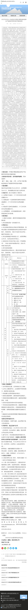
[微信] (5, 548)
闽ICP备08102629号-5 (16, 606)
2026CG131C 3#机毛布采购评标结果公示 (11, 582)
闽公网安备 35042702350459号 (9, 607)
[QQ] (11, 548)
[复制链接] (16, 548)
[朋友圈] (8, 548)
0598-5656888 (5, 596)
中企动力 (7, 606)
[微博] (2, 548)
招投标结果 (22, 15)
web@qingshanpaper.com (8, 598)
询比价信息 (4, 15)
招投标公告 (13, 15)
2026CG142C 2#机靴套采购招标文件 (10, 577)
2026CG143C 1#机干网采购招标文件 (10, 572)
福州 (11, 606)
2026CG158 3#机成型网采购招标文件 (10, 568)
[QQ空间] (13, 548)
